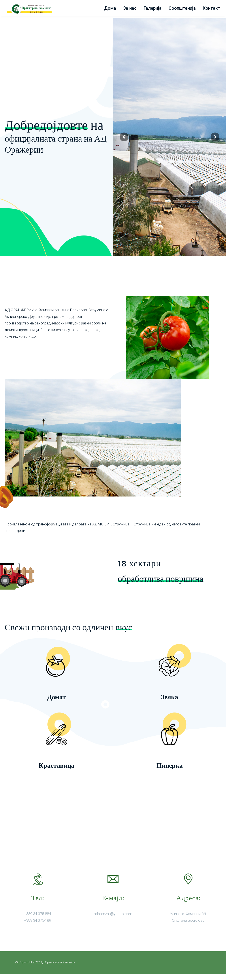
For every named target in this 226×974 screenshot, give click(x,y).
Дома (110, 8)
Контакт (211, 8)
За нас (130, 8)
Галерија (153, 8)
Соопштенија (182, 8)
